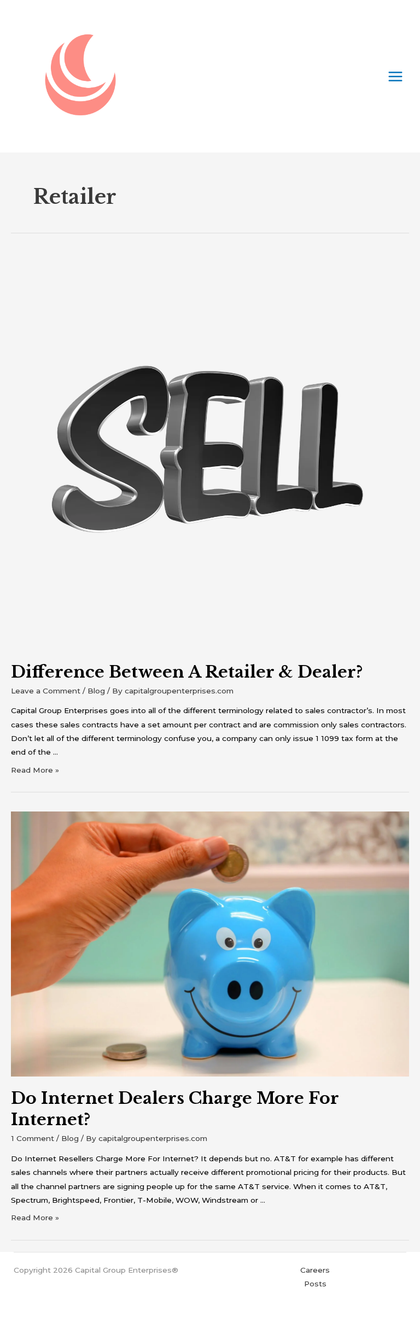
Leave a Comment (45, 690)
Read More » (35, 770)
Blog (96, 690)
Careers (315, 1270)
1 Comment (32, 1138)
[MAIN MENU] (396, 76)
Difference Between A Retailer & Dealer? (187, 672)
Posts (315, 1283)
